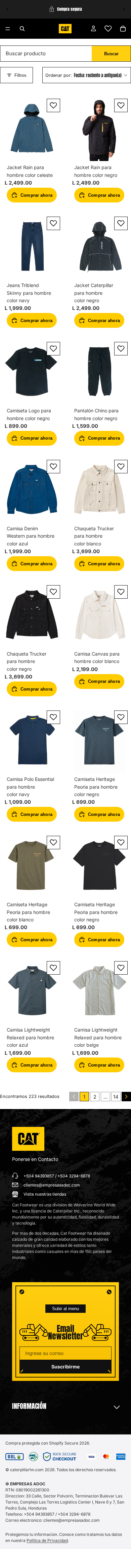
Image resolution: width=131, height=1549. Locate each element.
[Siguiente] (126, 1096)
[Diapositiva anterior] (7, 9)
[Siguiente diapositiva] (123, 9)
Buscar (111, 53)
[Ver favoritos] (108, 28)
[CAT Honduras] (28, 1139)
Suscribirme (65, 1366)
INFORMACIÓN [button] (29, 1406)
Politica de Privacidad (47, 1540)
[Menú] (7, 28)
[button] (86, 75)
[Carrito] (123, 28)
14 (115, 1097)
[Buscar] (22, 28)
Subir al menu (65, 1308)
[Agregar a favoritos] (53, 105)
